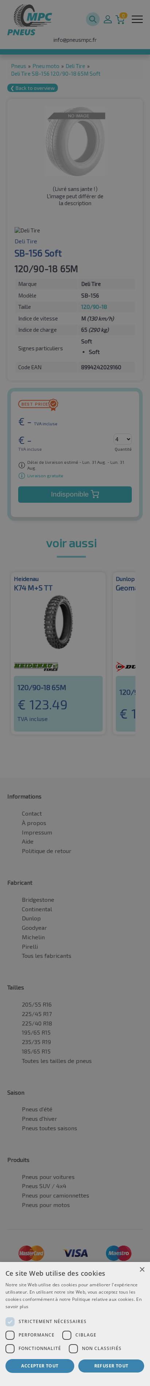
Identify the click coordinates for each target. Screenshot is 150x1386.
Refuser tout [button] (111, 1366)
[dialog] (75, 1324)
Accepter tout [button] (39, 1366)
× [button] (142, 1270)
